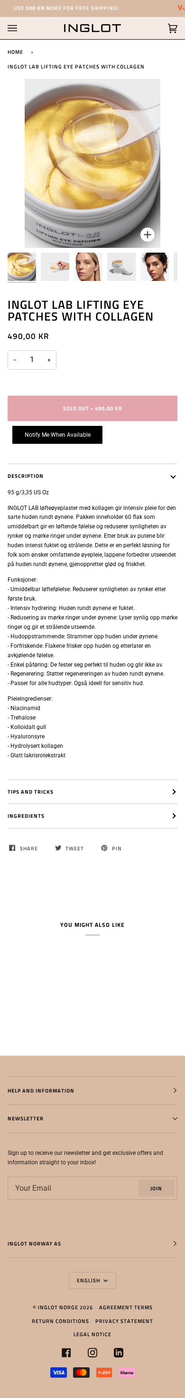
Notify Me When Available (58, 434)
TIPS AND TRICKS (31, 792)
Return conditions (60, 1321)
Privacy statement (124, 1321)
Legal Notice (92, 1334)
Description (26, 476)
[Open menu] (22, 28)
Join (156, 1188)
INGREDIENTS (26, 816)
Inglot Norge (58, 1307)
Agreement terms (126, 1307)
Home (15, 52)
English (89, 1280)
